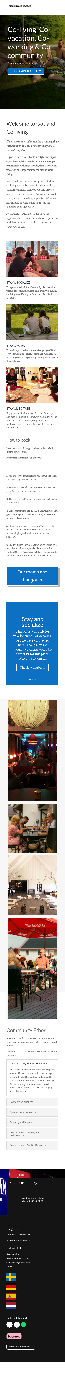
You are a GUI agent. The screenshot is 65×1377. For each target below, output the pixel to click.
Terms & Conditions (19, 1346)
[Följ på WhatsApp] (23, 1324)
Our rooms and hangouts (32, 576)
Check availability (32, 667)
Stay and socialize (32, 622)
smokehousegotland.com (18, 1262)
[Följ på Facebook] (9, 1325)
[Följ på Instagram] (17, 1325)
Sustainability (12, 1254)
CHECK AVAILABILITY (26, 71)
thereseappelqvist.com (17, 1258)
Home (9, 1266)
